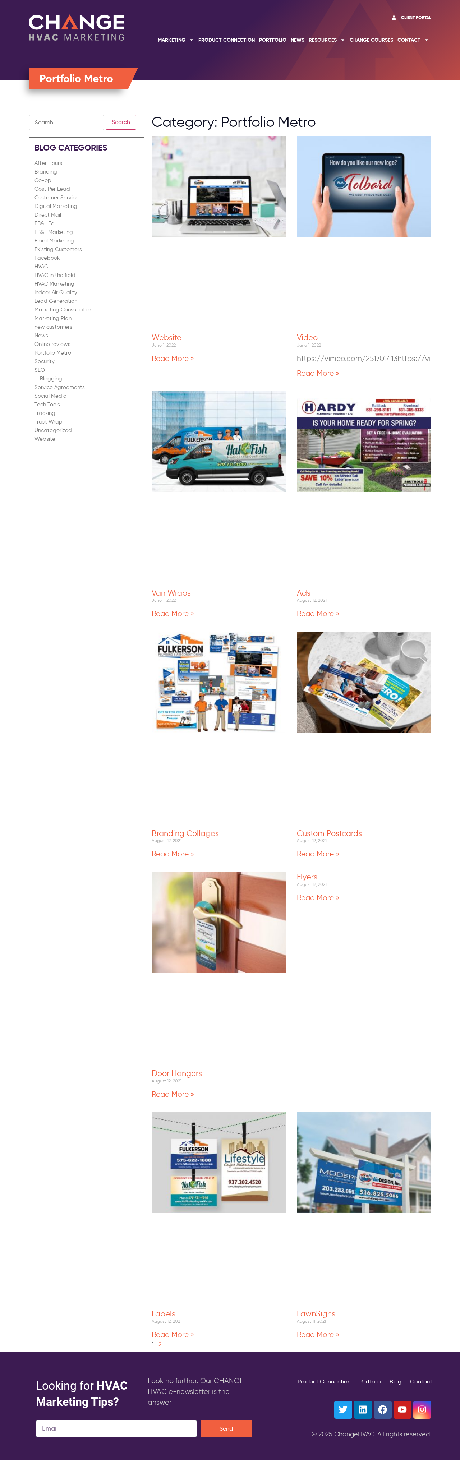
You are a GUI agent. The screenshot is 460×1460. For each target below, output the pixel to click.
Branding (45, 171)
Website (44, 439)
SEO (39, 370)
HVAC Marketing (54, 284)
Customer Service (56, 197)
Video (307, 337)
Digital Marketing (55, 206)
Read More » (173, 358)
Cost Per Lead (52, 189)
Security (44, 361)
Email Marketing (54, 240)
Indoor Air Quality (55, 292)
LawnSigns (316, 1313)
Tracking (44, 413)
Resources (323, 40)
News (297, 40)
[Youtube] (402, 1410)
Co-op (42, 180)
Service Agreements (59, 387)
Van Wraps (171, 593)
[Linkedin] (363, 1410)
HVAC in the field (54, 275)
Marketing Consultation (63, 309)
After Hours (48, 163)
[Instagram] (422, 1410)
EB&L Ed (44, 223)
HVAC (41, 266)
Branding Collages (185, 833)
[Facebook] (383, 1410)
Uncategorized (53, 430)
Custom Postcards (329, 833)
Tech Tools (47, 404)
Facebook (47, 258)
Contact (408, 40)
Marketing (171, 40)
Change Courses (371, 40)
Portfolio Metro (52, 353)
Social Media (50, 396)
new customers (53, 327)
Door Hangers (177, 1073)
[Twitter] (343, 1410)
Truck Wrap (48, 422)
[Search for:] (66, 122)
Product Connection (226, 40)
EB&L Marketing (53, 232)
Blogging (51, 378)
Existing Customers (58, 249)
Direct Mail (47, 215)
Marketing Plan (53, 318)
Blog (395, 1381)
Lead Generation (55, 301)
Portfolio (272, 40)
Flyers (307, 877)
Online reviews (52, 344)
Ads (303, 593)
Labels (163, 1313)
